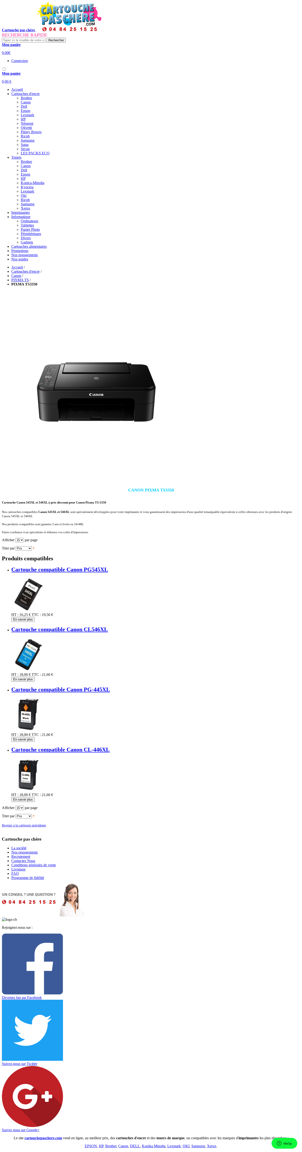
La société (18, 848)
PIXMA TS (20, 280)
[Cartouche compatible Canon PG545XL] (28, 610)
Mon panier (11, 45)
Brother (110, 1146)
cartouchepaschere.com (43, 1138)
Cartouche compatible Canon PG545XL (59, 569)
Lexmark (174, 1146)
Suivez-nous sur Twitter (19, 1064)
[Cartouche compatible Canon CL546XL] (28, 670)
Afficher (8, 540)
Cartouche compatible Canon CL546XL (59, 629)
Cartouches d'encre (25, 271)
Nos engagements (24, 255)
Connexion (19, 61)
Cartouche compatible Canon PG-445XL (60, 689)
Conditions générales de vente (33, 865)
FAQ (15, 873)
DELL (135, 1146)
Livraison (18, 869)
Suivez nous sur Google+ (21, 1130)
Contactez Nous (23, 861)
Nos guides (19, 259)
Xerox (211, 1146)
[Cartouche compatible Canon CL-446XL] (28, 791)
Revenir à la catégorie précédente (24, 825)
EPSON (91, 1146)
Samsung (198, 1146)
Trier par (8, 548)
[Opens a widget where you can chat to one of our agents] (284, 1144)
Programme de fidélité (27, 878)
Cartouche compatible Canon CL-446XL (60, 750)
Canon (16, 276)
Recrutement (20, 857)
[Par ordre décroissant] (33, 548)
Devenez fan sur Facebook (22, 997)
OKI (186, 1146)
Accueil (17, 89)
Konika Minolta (153, 1146)
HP (101, 1146)
